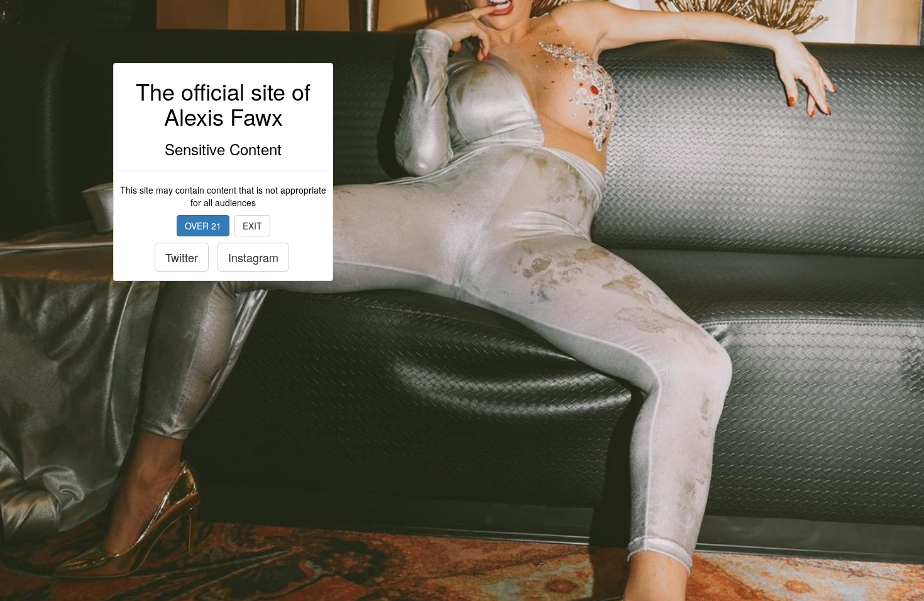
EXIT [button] (252, 225)
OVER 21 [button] (203, 225)
